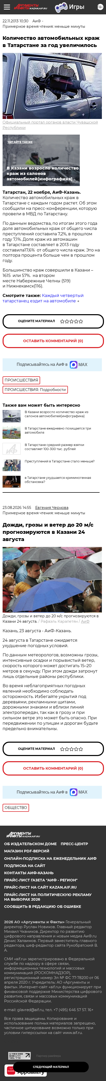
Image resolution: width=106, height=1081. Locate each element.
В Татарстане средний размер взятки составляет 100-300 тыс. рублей (54, 447)
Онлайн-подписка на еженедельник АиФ (50, 858)
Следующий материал (51, 1067)
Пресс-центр (74, 844)
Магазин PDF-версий (26, 851)
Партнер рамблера (48, 1055)
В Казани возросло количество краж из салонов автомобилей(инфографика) (56, 414)
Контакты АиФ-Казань (29, 873)
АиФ (85, 621)
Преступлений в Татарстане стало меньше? (60, 461)
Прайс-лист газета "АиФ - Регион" (40, 880)
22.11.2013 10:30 (15, 21)
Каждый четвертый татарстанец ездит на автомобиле (43, 298)
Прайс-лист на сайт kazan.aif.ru (40, 887)
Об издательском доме (30, 844)
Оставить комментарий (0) (53, 341)
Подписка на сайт (24, 865)
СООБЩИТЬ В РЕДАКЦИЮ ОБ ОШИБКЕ (42, 906)
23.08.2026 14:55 (17, 507)
